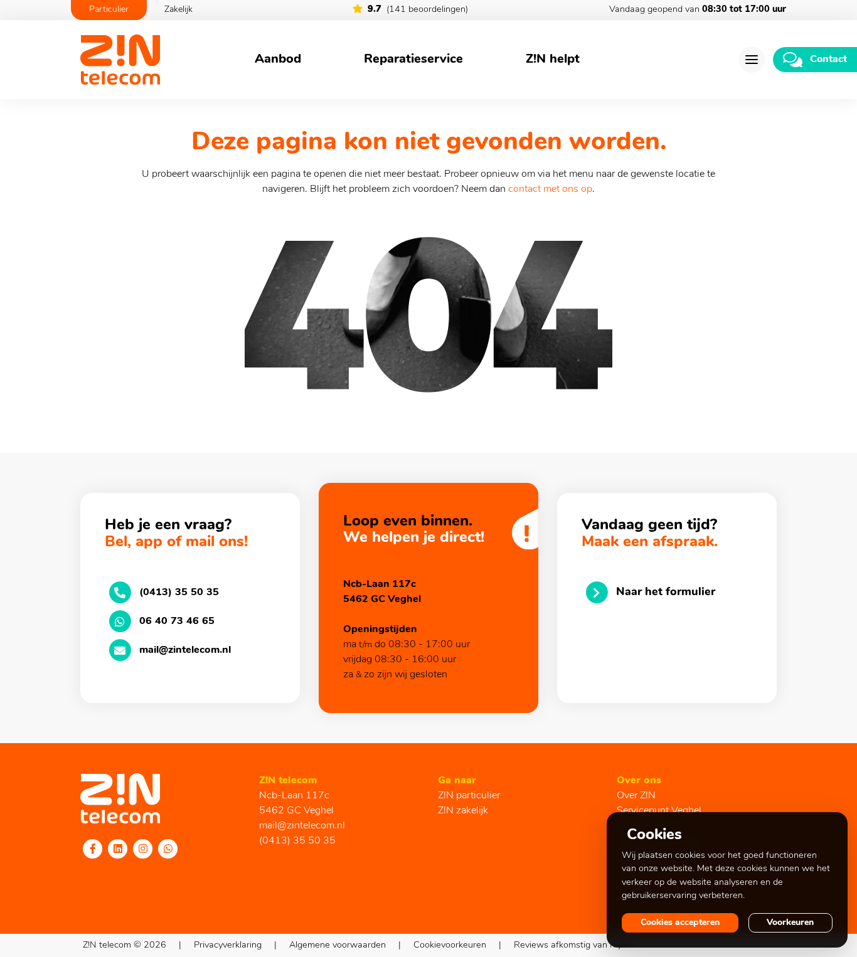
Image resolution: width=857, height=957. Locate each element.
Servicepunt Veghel (659, 811)
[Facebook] (92, 848)
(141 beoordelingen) (418, 9)
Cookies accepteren (680, 923)
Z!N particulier (469, 796)
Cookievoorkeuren (449, 945)
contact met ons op (550, 189)
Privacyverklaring (228, 945)
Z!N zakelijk (463, 811)
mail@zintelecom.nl (302, 826)
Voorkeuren (790, 923)
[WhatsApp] (168, 848)
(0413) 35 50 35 (297, 841)
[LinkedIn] (117, 848)
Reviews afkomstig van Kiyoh (573, 945)
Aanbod (278, 59)
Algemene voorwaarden (337, 945)
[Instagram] (143, 848)
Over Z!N (636, 796)
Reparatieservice (413, 59)
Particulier (109, 9)
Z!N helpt (553, 59)
